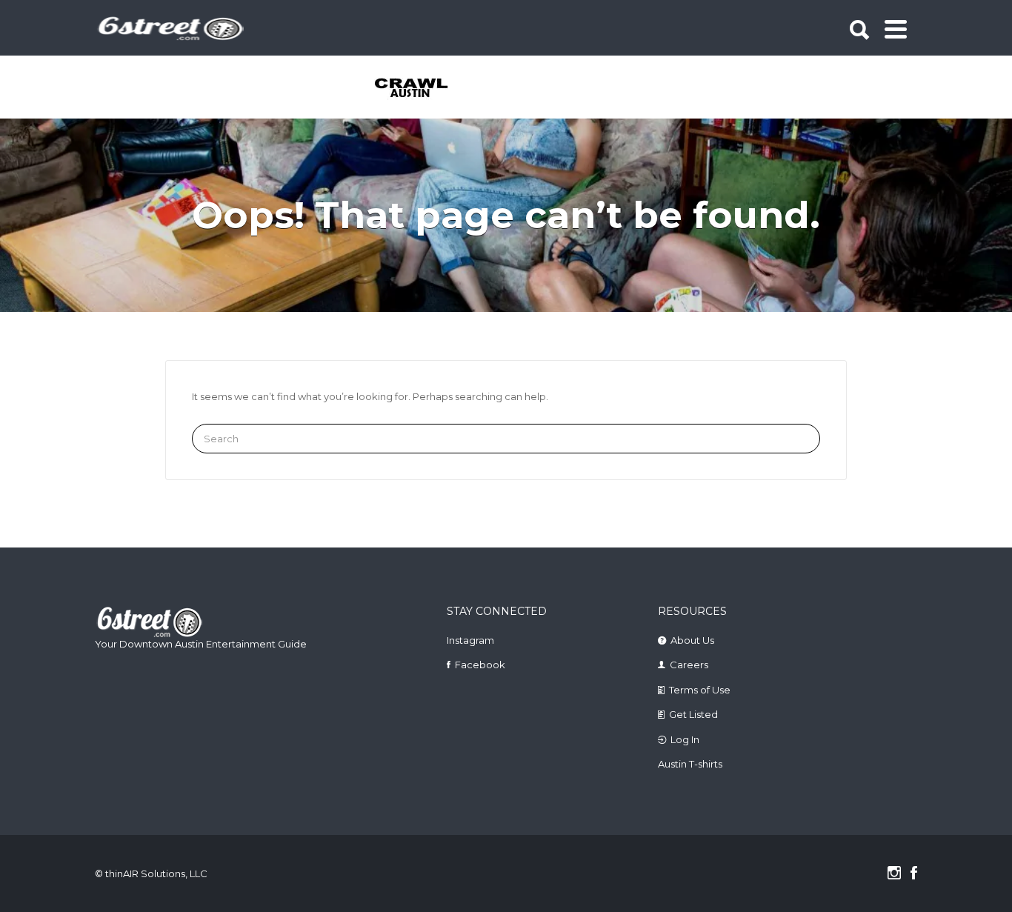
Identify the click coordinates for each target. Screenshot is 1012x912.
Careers (689, 664)
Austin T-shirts (690, 764)
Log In (684, 739)
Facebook (480, 664)
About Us (692, 640)
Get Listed (693, 714)
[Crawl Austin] (419, 89)
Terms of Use (699, 690)
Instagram (470, 640)
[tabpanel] (419, 89)
